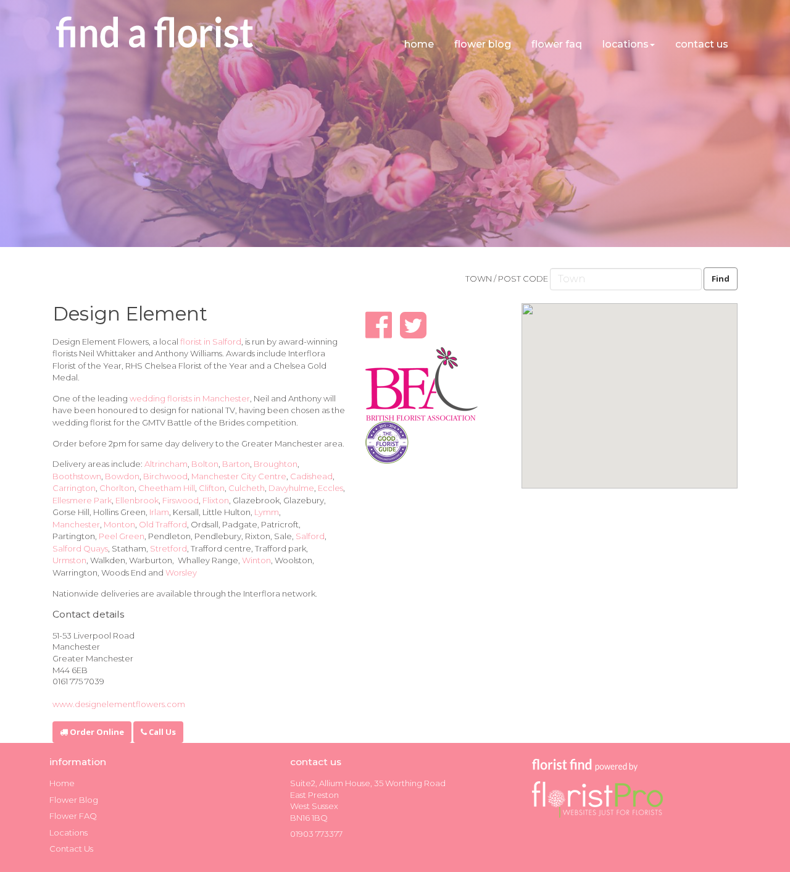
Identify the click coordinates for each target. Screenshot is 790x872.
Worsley (181, 572)
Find (721, 278)
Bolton (204, 464)
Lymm (266, 512)
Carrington (74, 488)
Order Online (96, 731)
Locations (625, 44)
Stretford (168, 548)
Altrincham (166, 464)
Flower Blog (482, 44)
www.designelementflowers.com (118, 704)
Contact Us (701, 44)
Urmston (69, 560)
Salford (310, 536)
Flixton (215, 500)
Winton (256, 560)
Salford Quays (80, 548)
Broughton (275, 464)
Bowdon (122, 476)
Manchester (76, 524)
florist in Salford (210, 341)
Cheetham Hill (166, 488)
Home (419, 44)
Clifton (212, 488)
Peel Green (121, 536)
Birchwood (165, 476)
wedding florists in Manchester (190, 398)
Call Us (161, 731)
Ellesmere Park (82, 500)
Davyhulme (291, 488)
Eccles (330, 488)
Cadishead (311, 476)
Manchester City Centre (238, 476)
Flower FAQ (556, 44)
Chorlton (117, 488)
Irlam (159, 512)
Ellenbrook (137, 500)
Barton (236, 464)
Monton (119, 524)
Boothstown (76, 476)
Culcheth (246, 488)
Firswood (180, 500)
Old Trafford (163, 524)
